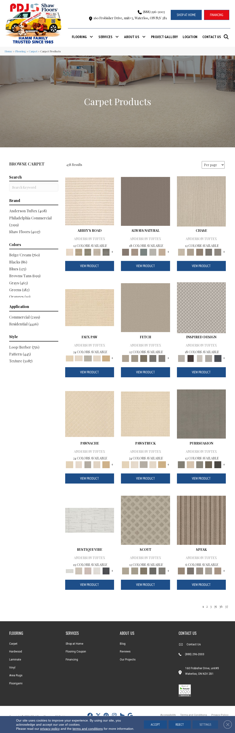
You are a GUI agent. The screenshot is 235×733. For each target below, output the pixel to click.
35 (215, 606)
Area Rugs (15, 675)
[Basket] (135, 252)
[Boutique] (162, 252)
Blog (123, 643)
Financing (72, 659)
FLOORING (16, 633)
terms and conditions (88, 728)
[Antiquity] (89, 307)
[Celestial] (106, 570)
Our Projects (128, 659)
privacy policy (50, 728)
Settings (205, 724)
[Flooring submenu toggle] (91, 37)
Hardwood (15, 651)
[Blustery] (153, 252)
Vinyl (12, 667)
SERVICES (72, 633)
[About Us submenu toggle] (143, 37)
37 (226, 606)
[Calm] (88, 358)
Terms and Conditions (193, 714)
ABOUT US (127, 633)
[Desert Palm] (200, 252)
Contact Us (211, 36)
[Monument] (218, 252)
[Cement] (200, 464)
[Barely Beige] (79, 358)
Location (190, 36)
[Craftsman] (209, 464)
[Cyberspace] (218, 464)
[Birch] (201, 201)
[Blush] (88, 570)
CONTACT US (187, 633)
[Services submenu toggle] (117, 37)
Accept (155, 724)
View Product (89, 266)
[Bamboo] (79, 252)
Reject (180, 724)
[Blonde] (190, 464)
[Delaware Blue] (106, 252)
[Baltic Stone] (201, 307)
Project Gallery (164, 36)
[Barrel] (145, 201)
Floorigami (15, 683)
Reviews (125, 651)
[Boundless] (88, 252)
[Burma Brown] (190, 358)
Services (105, 36)
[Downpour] (209, 252)
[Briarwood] (190, 252)
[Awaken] (79, 570)
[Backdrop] (201, 413)
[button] (227, 36)
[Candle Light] (200, 358)
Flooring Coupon (76, 651)
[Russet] (218, 570)
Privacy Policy (219, 714)
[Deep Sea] (218, 358)
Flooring (79, 36)
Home (8, 51)
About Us (131, 36)
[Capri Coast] (97, 358)
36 (221, 606)
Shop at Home (74, 643)
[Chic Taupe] (97, 252)
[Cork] (106, 358)
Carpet (33, 51)
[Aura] (89, 201)
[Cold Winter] (209, 358)
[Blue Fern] (144, 252)
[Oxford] (209, 570)
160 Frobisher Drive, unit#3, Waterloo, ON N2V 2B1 (130, 18)
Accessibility (168, 714)
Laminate (15, 659)
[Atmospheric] (89, 520)
